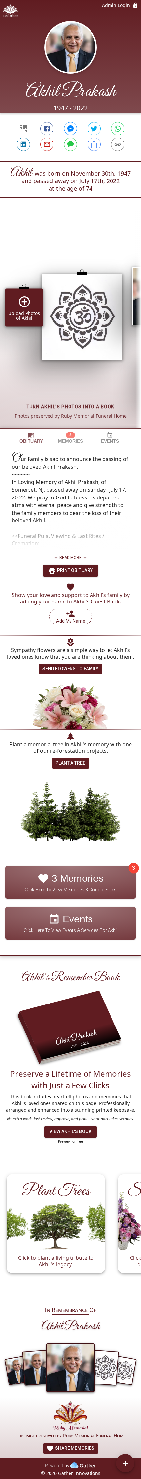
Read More (70, 557)
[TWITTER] (94, 128)
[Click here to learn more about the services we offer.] (70, 1416)
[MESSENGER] (70, 128)
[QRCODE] (23, 128)
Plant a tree (70, 763)
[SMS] (70, 144)
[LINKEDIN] (23, 144)
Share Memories (74, 1448)
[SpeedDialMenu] (125, 1463)
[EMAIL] (46, 144)
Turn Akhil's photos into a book (70, 406)
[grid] (70, 324)
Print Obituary (74, 570)
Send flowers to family (70, 668)
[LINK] (117, 144)
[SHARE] (94, 144)
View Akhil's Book (70, 1131)
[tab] (31, 438)
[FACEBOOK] (46, 128)
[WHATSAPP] (117, 128)
